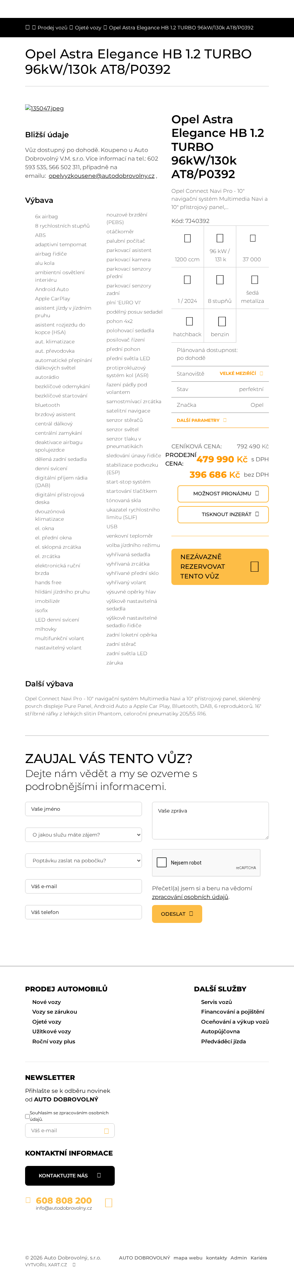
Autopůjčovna (220, 1031)
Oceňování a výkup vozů (235, 1021)
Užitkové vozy (51, 1031)
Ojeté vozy (46, 1021)
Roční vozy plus (53, 1041)
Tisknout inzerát (226, 514)
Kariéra (259, 1258)
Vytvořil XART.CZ (46, 1264)
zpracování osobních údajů (190, 897)
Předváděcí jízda (223, 1041)
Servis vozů (216, 1002)
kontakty (216, 1258)
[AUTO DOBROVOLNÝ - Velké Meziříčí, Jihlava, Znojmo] (70, 1228)
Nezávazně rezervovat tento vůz (202, 566)
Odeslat (173, 914)
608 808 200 (64, 1200)
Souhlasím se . (69, 1116)
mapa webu (188, 1258)
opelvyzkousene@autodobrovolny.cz (102, 175)
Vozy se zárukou (54, 1011)
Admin (239, 1258)
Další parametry (198, 420)
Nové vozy (46, 1002)
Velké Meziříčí (238, 373)
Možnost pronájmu (222, 493)
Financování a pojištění (232, 1011)
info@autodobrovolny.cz (64, 1208)
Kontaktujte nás (63, 1175)
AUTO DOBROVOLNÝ (144, 1258)
